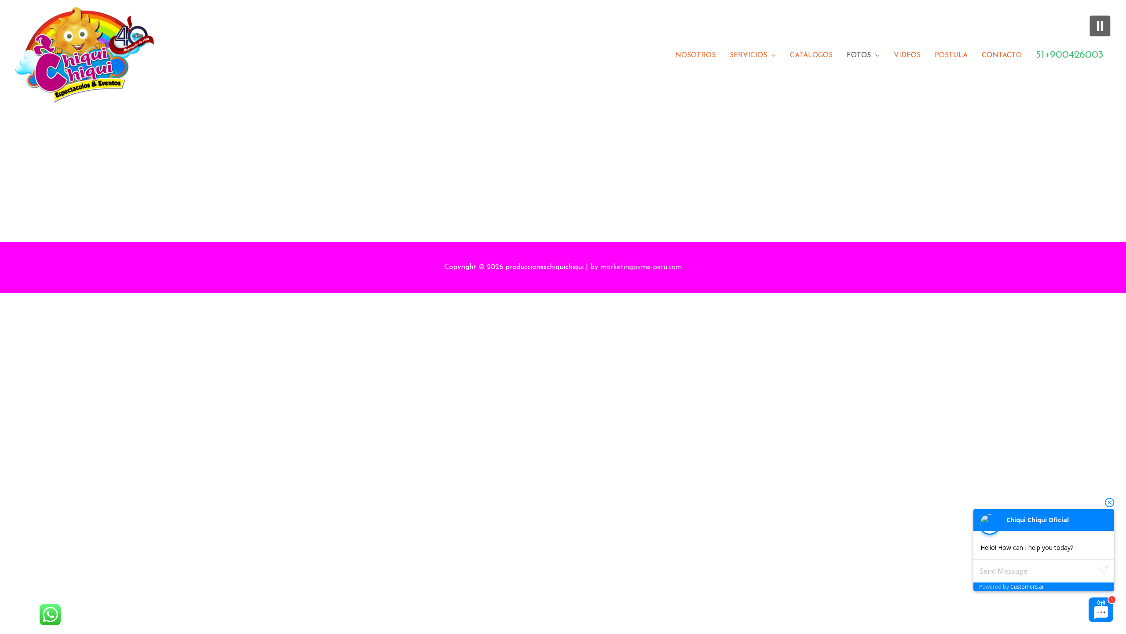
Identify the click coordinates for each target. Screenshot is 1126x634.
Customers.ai (1026, 586)
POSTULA (951, 55)
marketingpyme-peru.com (641, 267)
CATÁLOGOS (811, 55)
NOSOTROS (695, 55)
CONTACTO (1002, 55)
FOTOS (859, 55)
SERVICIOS (748, 55)
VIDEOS (907, 55)
